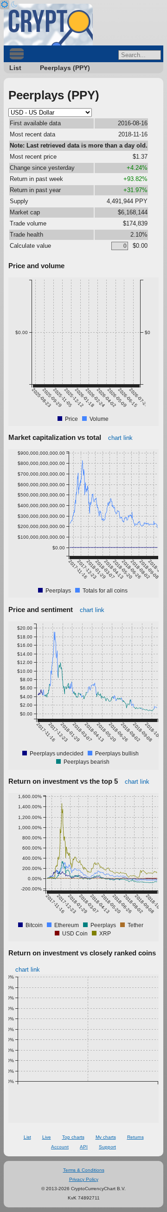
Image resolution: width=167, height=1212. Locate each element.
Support (107, 1146)
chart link (120, 437)
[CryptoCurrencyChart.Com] (48, 24)
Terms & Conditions (83, 1170)
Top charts (73, 1137)
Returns (135, 1137)
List (15, 67)
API (84, 1146)
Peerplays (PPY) (65, 67)
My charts (106, 1137)
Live (46, 1137)
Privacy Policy (83, 1179)
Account (60, 1146)
